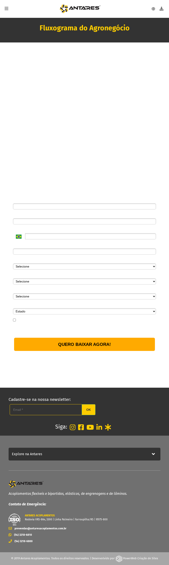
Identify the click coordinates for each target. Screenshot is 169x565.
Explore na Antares (27, 454)
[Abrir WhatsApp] (158, 554)
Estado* (18, 305)
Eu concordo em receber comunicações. (44, 320)
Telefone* (19, 230)
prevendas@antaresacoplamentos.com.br (40, 528)
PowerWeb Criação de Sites (140, 558)
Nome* (17, 200)
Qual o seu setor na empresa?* (35, 275)
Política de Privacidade (107, 329)
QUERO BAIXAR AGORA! (84, 344)
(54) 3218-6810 (23, 534)
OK (88, 409)
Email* (17, 215)
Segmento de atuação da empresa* (37, 260)
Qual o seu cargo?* (26, 290)
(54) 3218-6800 (24, 541)
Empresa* (20, 245)
